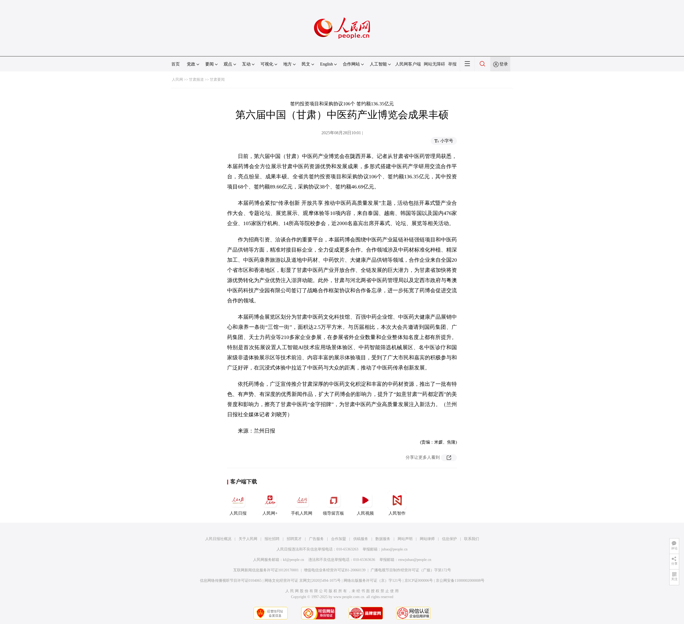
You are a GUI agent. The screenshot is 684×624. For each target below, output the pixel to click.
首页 (175, 64)
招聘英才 (294, 539)
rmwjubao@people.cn (414, 560)
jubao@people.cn (394, 549)
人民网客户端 (408, 64)
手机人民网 (301, 513)
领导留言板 (333, 513)
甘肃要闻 (217, 80)
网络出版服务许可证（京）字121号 (373, 581)
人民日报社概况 (218, 539)
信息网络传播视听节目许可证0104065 (231, 581)
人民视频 (365, 513)
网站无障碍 (434, 64)
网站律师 (427, 539)
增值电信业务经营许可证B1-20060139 (335, 570)
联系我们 (471, 539)
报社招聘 (272, 539)
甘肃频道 (196, 80)
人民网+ (270, 513)
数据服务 (382, 539)
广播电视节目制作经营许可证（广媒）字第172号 (411, 570)
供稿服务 (360, 539)
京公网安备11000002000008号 (460, 581)
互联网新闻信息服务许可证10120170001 (266, 570)
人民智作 (397, 513)
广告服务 (316, 539)
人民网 (177, 80)
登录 (503, 64)
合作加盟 (338, 539)
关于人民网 (248, 539)
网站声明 (405, 539)
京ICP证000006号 (419, 581)
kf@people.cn (293, 560)
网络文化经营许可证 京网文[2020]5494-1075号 (303, 581)
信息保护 (449, 539)
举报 (452, 64)
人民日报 (238, 513)
